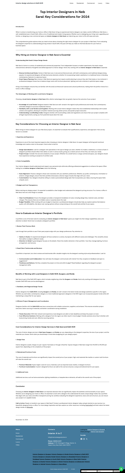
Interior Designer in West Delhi (71, 459)
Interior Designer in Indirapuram (74, 462)
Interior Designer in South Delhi (50, 459)
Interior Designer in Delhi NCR (79, 454)
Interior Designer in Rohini (54, 462)
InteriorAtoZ (89, 405)
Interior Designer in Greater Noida (44, 457)
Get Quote (116, 471)
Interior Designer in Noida (60, 454)
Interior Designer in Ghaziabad (66, 457)
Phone (50, 441)
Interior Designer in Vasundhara (56, 464)
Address (50, 443)
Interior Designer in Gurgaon (96, 429)
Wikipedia (30, 407)
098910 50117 (57, 441)
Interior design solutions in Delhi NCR (29, 3)
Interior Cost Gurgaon (97, 432)
